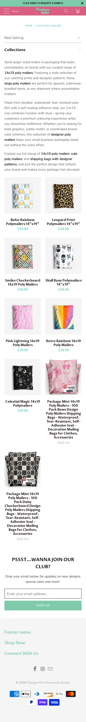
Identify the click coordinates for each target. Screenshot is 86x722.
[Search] (66, 11)
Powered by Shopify (57, 683)
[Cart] (78, 11)
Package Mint (35, 683)
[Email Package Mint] (50, 669)
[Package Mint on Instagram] (42, 669)
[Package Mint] (43, 11)
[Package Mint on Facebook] (35, 669)
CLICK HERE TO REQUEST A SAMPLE (43, 3)
